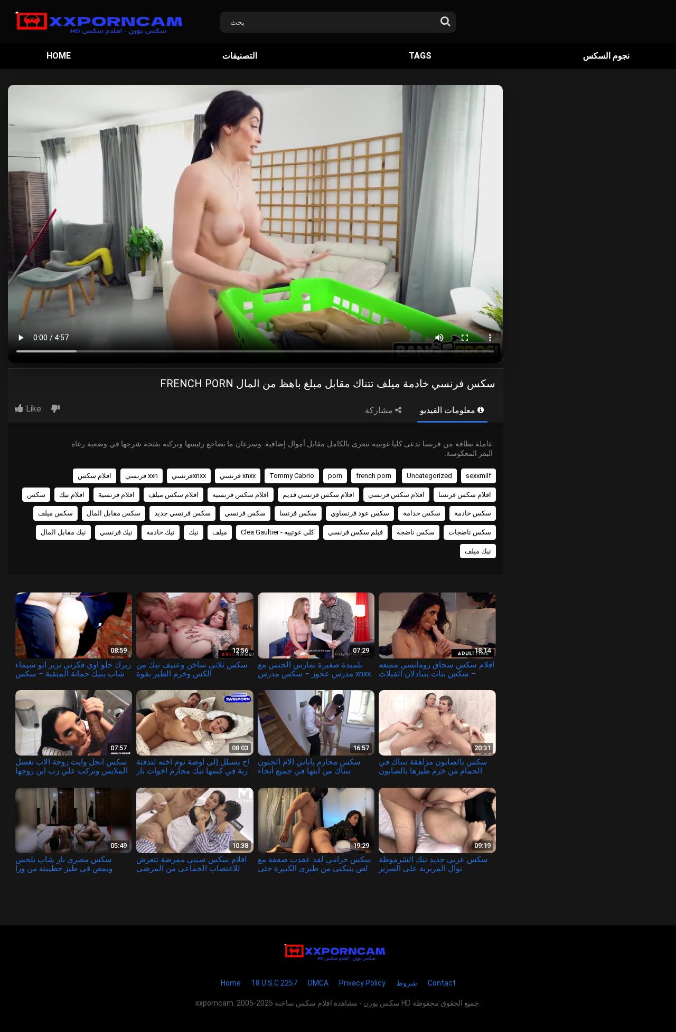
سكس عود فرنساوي (360, 513)
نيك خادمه (160, 532)
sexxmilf (478, 476)
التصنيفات (239, 56)
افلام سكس (94, 476)
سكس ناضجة (416, 532)
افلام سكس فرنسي (396, 495)
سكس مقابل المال (113, 513)
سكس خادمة (472, 513)
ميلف (219, 532)
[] (445, 19)
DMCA (318, 983)
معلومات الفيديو (448, 410)
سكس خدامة (421, 513)
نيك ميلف (478, 551)
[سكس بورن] (104, 21)
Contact (442, 983)
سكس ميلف (55, 513)
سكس (36, 495)
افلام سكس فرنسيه (240, 495)
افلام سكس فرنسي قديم (318, 495)
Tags (420, 56)
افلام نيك (71, 495)
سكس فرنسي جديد (182, 513)
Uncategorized (429, 476)
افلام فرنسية (116, 495)
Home (58, 56)
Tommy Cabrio (291, 476)
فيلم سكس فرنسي (355, 532)
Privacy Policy (362, 983)
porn (335, 476)
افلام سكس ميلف (173, 495)
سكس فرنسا (298, 513)
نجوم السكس (606, 56)
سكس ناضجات (469, 532)
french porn (373, 476)
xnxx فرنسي (238, 476)
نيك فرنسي (116, 532)
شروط (406, 983)
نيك (194, 532)
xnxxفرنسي (189, 476)
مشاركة (380, 410)
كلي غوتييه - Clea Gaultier (277, 532)
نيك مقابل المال (63, 532)
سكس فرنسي (245, 513)
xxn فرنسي (141, 476)
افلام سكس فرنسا (464, 495)
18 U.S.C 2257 (274, 983)
